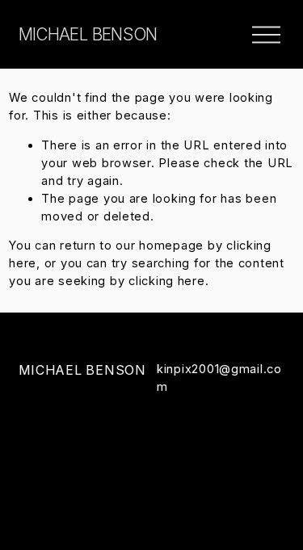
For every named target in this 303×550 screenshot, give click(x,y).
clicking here (166, 281)
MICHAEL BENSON (88, 34)
